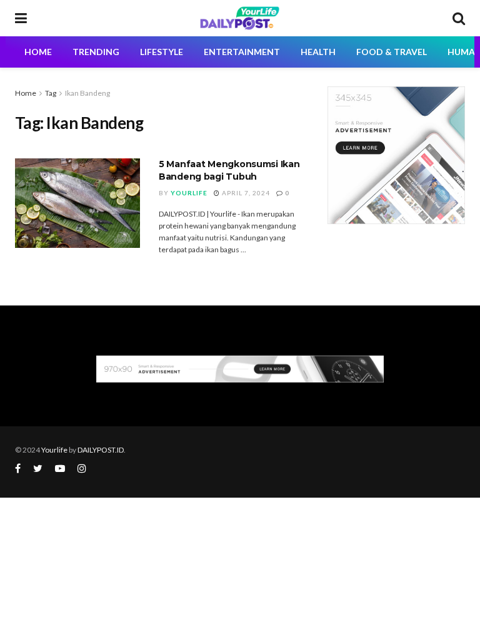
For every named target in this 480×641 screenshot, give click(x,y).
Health (318, 51)
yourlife (189, 193)
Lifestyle (161, 51)
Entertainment (242, 51)
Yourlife (55, 449)
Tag (50, 93)
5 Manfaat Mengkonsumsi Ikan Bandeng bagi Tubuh (229, 170)
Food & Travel (391, 51)
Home (25, 93)
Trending (95, 51)
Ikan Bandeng (87, 93)
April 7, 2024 (245, 193)
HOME (38, 51)
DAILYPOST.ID (101, 449)
